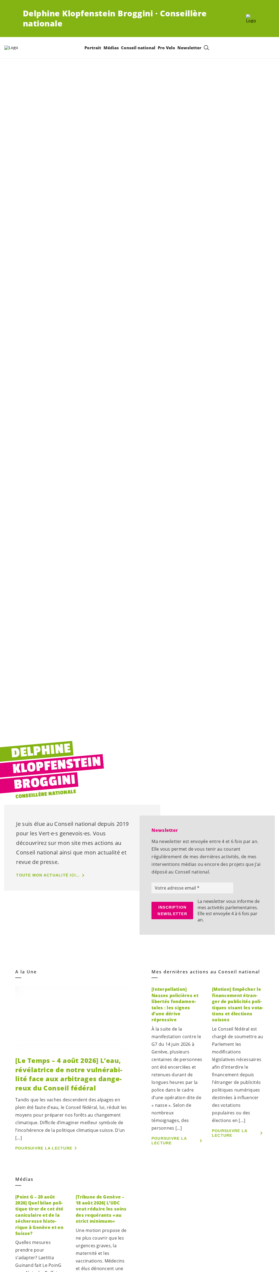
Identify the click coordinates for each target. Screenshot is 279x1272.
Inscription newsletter (172, 910)
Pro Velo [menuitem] (166, 47)
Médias (24, 1179)
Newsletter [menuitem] (189, 47)
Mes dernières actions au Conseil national (205, 972)
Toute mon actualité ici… (48, 875)
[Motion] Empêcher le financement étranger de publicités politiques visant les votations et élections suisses (237, 1004)
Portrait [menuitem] (92, 47)
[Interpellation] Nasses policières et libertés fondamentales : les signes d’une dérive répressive (174, 1004)
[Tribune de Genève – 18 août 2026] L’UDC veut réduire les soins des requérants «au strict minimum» (101, 1209)
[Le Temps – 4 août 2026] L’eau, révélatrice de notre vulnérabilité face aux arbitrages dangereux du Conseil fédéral (68, 1074)
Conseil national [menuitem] (138, 47)
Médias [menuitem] (111, 47)
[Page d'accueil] (251, 18)
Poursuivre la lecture (43, 1148)
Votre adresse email (176, 888)
